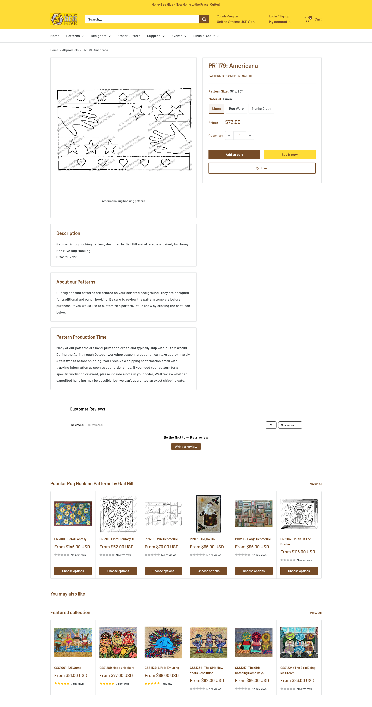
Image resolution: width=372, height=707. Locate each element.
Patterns (73, 35)
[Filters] (271, 425)
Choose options (73, 571)
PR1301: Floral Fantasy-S (116, 539)
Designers (99, 35)
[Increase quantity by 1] (250, 135)
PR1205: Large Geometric (253, 539)
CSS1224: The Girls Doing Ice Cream (297, 670)
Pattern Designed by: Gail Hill (231, 76)
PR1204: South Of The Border (295, 541)
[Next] (321, 534)
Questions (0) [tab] (96, 425)
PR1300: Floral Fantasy (70, 539)
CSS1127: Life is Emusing (162, 668)
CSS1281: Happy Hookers (116, 668)
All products (70, 50)
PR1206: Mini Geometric (161, 539)
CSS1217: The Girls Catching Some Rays (249, 670)
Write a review (186, 446)
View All (316, 484)
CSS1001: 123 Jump (68, 668)
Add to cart (234, 154)
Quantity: (215, 135)
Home (54, 35)
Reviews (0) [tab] (78, 425)
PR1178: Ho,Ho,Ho (202, 539)
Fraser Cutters (129, 35)
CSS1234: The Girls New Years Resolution (206, 670)
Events (176, 35)
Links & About (204, 35)
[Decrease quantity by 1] (229, 135)
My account (278, 21)
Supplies (153, 35)
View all (316, 613)
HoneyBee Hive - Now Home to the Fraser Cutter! (186, 4)
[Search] (204, 19)
